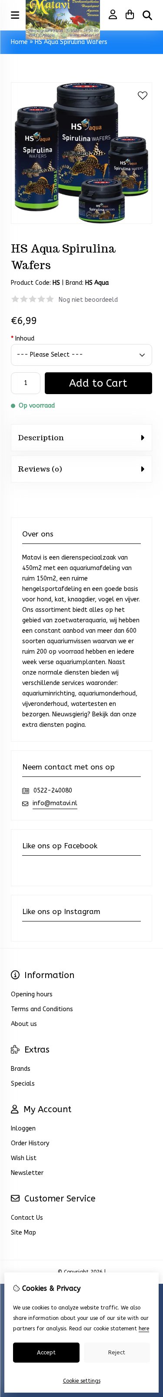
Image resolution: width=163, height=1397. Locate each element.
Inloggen (23, 1128)
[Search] (147, 15)
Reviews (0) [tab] (40, 469)
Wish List (24, 1158)
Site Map (23, 1232)
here (144, 1329)
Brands (20, 1069)
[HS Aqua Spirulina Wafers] (81, 222)
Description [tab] (41, 437)
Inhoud (22, 338)
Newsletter (27, 1173)
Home (19, 42)
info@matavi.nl (55, 803)
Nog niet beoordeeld (88, 300)
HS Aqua (97, 283)
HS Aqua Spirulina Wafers (71, 42)
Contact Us (27, 1218)
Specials (23, 1083)
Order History (30, 1143)
